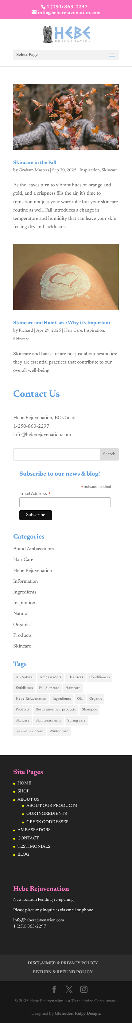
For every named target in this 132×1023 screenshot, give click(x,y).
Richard (26, 331)
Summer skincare (29, 731)
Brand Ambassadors (33, 549)
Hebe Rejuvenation (32, 570)
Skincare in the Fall (34, 162)
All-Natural (24, 677)
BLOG (23, 855)
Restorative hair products (56, 709)
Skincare (110, 170)
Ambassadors (50, 677)
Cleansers (75, 677)
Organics (22, 624)
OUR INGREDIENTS (46, 814)
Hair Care (73, 331)
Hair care (72, 688)
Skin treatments (48, 720)
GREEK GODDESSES (47, 822)
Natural (21, 613)
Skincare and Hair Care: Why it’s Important (62, 323)
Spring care (76, 720)
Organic (95, 699)
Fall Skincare (49, 688)
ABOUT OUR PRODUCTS (51, 806)
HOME (24, 783)
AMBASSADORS (34, 830)
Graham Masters (34, 170)
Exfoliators (24, 688)
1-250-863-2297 (31, 426)
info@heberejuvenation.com (42, 434)
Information (25, 581)
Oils (80, 699)
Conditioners (99, 677)
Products (22, 635)
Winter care (58, 731)
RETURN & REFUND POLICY (63, 972)
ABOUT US (28, 800)
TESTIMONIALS (33, 847)
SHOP (23, 791)
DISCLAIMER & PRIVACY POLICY (63, 963)
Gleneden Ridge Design (77, 1014)
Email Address (35, 493)
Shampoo (89, 709)
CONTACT (28, 838)
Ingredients (24, 592)
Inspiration (90, 170)
